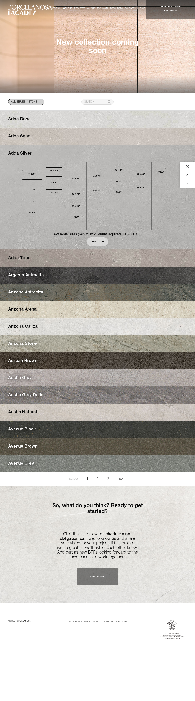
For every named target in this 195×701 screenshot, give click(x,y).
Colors (67, 8)
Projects (79, 8)
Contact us (131, 8)
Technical (102, 8)
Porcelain (55, 8)
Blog (142, 8)
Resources (116, 8)
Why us (91, 8)
